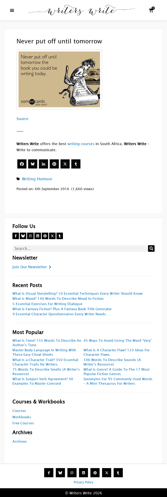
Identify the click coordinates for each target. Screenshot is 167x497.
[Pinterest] (54, 164)
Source (22, 119)
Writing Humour (37, 179)
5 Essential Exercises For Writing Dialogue (47, 304)
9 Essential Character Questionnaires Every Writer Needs (59, 314)
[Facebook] (21, 164)
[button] (12, 10)
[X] (65, 164)
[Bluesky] (32, 164)
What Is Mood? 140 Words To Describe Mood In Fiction (58, 299)
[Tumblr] (75, 164)
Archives (19, 441)
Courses (19, 411)
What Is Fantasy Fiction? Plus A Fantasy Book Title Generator (62, 309)
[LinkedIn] (43, 164)
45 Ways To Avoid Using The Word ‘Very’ (118, 341)
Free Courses (23, 423)
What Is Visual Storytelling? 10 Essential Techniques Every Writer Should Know (77, 294)
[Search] (151, 248)
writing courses (80, 144)
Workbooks (21, 417)
